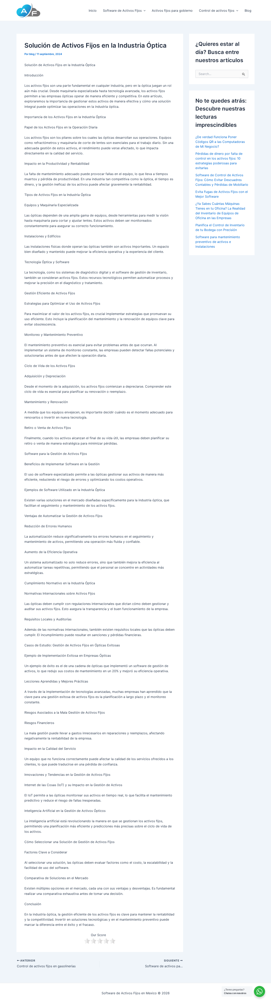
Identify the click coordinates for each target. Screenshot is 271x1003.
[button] (144, 10)
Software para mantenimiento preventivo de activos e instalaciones (217, 241)
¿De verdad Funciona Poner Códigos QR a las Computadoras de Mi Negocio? (220, 141)
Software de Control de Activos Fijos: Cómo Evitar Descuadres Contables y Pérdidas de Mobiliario (221, 180)
